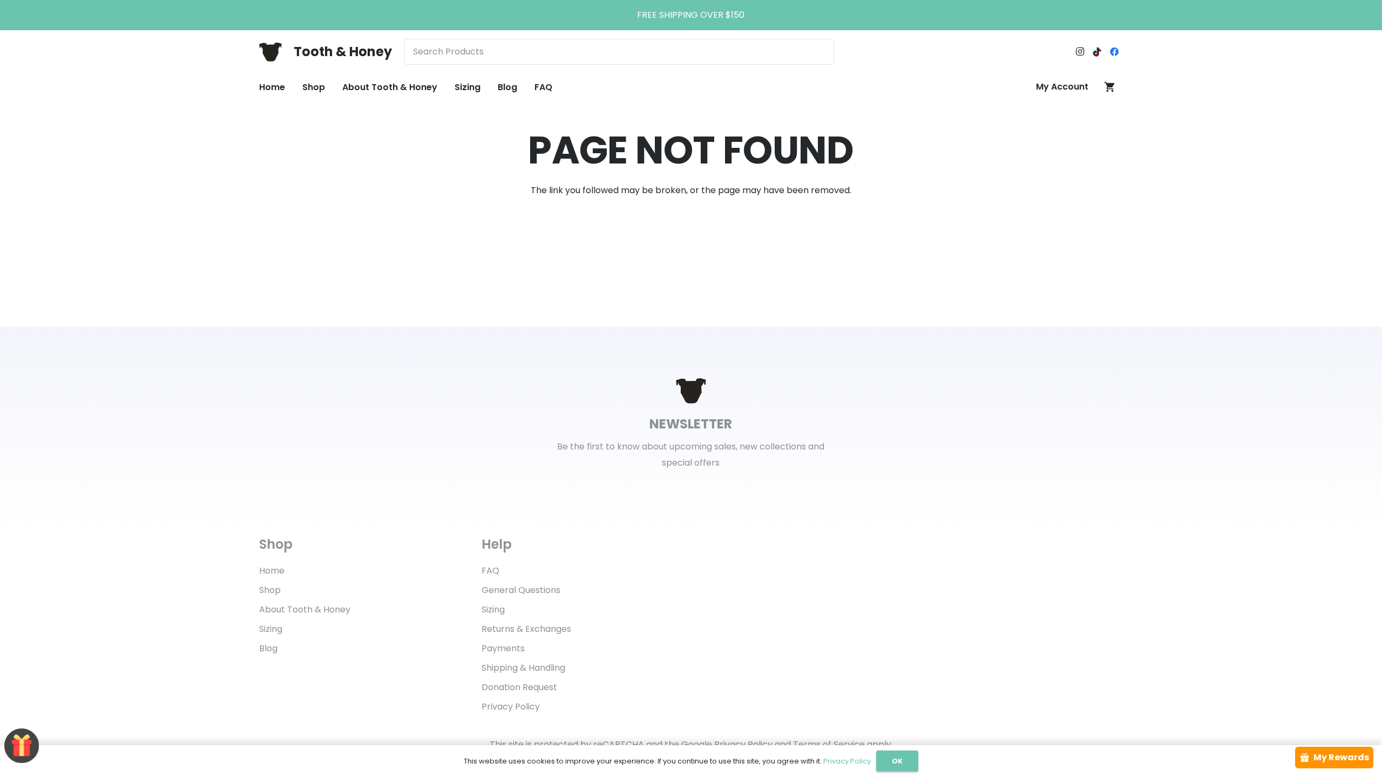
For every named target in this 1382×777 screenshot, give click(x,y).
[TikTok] (1097, 51)
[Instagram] (1079, 51)
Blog (268, 648)
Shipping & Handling (523, 668)
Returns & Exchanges (526, 629)
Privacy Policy (511, 706)
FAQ (490, 570)
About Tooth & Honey (304, 609)
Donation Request (519, 687)
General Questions (521, 590)
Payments (503, 648)
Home (271, 570)
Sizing (270, 629)
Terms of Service (829, 744)
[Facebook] (1114, 51)
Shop (270, 590)
